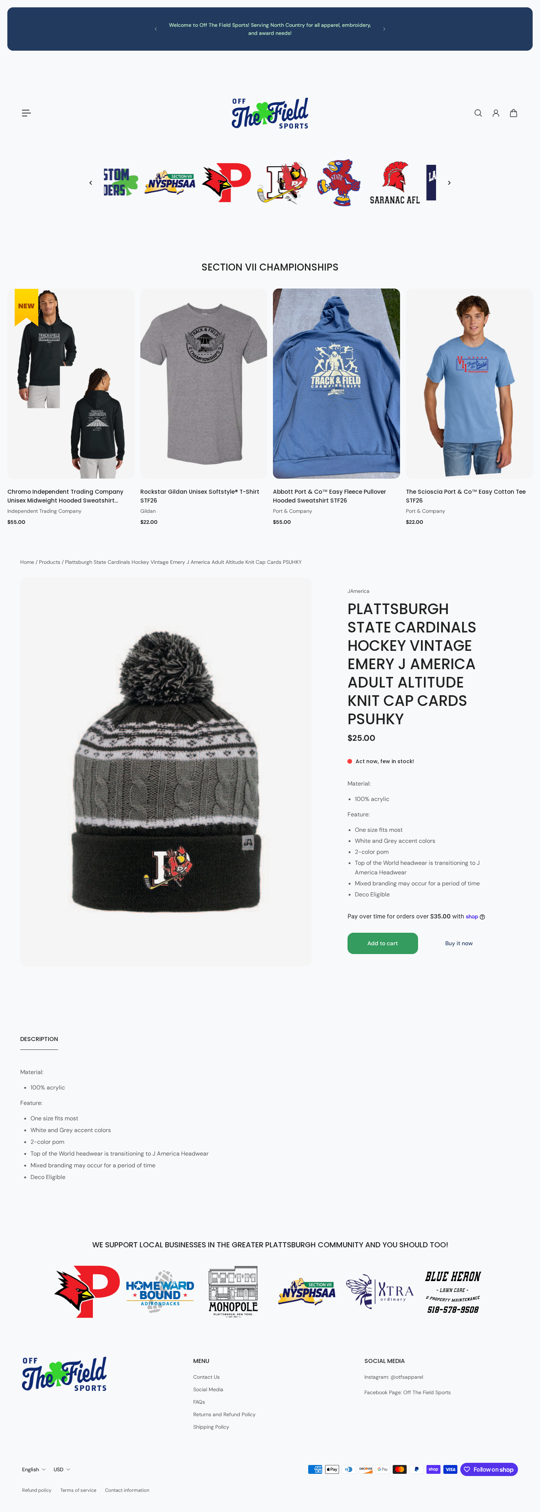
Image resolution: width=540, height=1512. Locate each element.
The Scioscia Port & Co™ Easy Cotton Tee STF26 (466, 496)
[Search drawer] (478, 113)
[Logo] (270, 113)
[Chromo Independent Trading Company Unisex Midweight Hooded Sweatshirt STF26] (70, 384)
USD (59, 1469)
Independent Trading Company (44, 510)
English (30, 1469)
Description (39, 1039)
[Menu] (26, 113)
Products (50, 562)
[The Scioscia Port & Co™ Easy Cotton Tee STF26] (469, 384)
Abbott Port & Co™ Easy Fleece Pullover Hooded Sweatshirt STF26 (329, 496)
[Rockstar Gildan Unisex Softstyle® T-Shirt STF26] (203, 384)
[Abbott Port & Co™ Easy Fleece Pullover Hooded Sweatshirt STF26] (336, 384)
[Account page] (496, 113)
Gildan (148, 510)
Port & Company (292, 510)
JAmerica (359, 591)
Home (28, 562)
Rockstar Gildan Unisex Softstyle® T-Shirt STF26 (199, 496)
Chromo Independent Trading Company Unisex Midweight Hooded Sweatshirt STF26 (65, 496)
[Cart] (513, 113)
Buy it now (459, 943)
